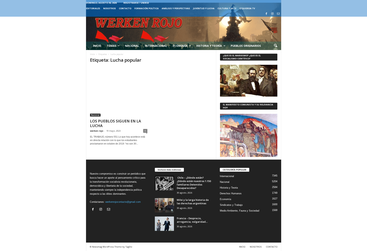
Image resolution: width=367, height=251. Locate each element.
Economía (180, 46)
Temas (111, 46)
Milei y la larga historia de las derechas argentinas (193, 201)
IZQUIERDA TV (247, 8)
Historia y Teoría (209, 46)
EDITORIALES (93, 8)
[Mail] (278, 14)
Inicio (97, 46)
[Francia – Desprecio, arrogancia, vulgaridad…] (164, 224)
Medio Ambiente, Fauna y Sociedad (239, 210)
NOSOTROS (109, 8)
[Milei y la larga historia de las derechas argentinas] (164, 205)
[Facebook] (266, 14)
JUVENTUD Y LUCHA (203, 8)
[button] (275, 46)
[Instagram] (272, 14)
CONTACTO (125, 8)
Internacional (156, 46)
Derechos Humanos (231, 193)
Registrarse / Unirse (136, 2)
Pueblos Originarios (246, 46)
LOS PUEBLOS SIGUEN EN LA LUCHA (115, 123)
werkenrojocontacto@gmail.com (123, 201)
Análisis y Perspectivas (176, 8)
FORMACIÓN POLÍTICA (146, 8)
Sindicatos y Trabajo (231, 204)
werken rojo (96, 130)
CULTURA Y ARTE (227, 8)
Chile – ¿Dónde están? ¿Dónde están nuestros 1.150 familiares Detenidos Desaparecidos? (194, 183)
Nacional (132, 46)
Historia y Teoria (229, 187)
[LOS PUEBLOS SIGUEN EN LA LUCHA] (118, 91)
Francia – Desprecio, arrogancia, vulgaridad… (192, 220)
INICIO (242, 246)
